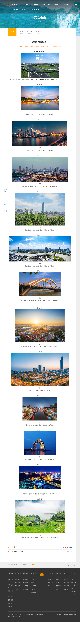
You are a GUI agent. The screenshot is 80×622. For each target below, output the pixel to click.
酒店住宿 (33, 582)
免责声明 (66, 589)
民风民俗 (17, 589)
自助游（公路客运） (19, 551)
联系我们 (66, 579)
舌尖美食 (33, 586)
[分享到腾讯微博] (69, 547)
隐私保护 (66, 586)
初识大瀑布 (25, 4)
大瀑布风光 (36, 4)
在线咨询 (58, 582)
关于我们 (15, 9)
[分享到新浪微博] (67, 547)
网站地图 (66, 582)
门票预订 (73, 579)
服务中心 (67, 4)
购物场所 (33, 592)
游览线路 (58, 589)
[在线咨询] (5, 199)
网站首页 (15, 4)
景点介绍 (33, 579)
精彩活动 (50, 586)
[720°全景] (5, 192)
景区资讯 (50, 582)
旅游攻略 (58, 586)
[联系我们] (5, 205)
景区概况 (17, 579)
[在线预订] (5, 212)
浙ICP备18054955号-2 (14, 616)
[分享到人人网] (71, 547)
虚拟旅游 (25, 586)
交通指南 (32, 564)
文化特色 (17, 586)
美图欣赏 (25, 579)
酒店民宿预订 (73, 584)
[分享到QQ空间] (65, 547)
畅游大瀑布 (46, 4)
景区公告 (50, 579)
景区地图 (17, 582)
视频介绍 (25, 582)
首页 (18, 565)
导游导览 (25, 589)
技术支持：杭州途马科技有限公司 (66, 614)
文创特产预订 (73, 593)
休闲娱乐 (33, 589)
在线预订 (24, 9)
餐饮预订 (73, 588)
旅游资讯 (57, 4)
